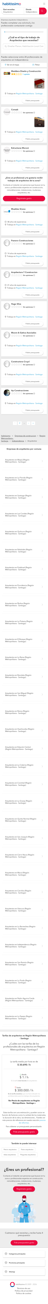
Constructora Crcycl (20, 362)
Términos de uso (23, 1288)
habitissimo (5, 436)
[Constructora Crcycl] (7, 364)
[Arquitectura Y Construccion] (7, 274)
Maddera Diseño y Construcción (26, 71)
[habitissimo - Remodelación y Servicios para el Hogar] (11, 4)
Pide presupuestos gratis (24, 1243)
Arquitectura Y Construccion (24, 272)
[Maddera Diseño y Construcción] (7, 73)
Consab (14, 110)
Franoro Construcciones (22, 241)
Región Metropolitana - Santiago (29, 94)
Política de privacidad (23, 1291)
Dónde (28, 10)
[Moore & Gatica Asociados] (7, 335)
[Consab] (7, 111)
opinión (26, 74)
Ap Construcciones (20, 391)
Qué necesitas (9, 10)
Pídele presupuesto (33, 100)
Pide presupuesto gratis (24, 1132)
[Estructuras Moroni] (7, 150)
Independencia (18, 441)
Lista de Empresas (10, 1278)
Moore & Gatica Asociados (23, 333)
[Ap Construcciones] (7, 392)
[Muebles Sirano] (7, 211)
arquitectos (10, 1149)
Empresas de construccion (25, 436)
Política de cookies (23, 1293)
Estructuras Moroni (20, 148)
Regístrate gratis (24, 1189)
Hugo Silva (16, 304)
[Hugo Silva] (7, 306)
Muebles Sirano (18, 209)
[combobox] (12, 11)
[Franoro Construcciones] (7, 242)
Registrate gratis (24, 198)
